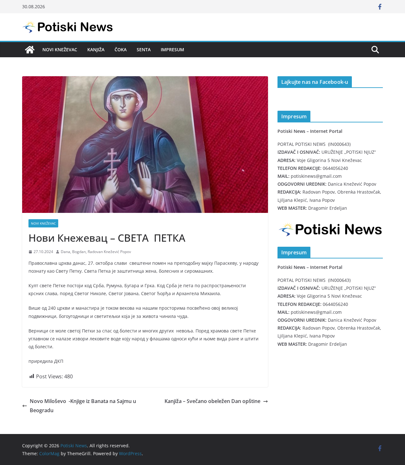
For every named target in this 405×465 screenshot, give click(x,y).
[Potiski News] (29, 49)
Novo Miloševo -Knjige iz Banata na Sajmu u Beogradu (83, 406)
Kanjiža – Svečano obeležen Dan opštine (212, 401)
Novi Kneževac (59, 49)
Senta (144, 49)
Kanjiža (95, 49)
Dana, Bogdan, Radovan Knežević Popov (96, 251)
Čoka (121, 49)
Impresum (172, 49)
